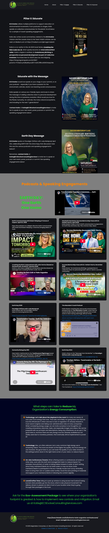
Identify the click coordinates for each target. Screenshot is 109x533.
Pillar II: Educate (78, 5)
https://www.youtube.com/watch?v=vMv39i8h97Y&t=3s (80, 357)
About (54, 5)
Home (46, 5)
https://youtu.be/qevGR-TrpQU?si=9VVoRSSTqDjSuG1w (29, 316)
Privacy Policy (63, 528)
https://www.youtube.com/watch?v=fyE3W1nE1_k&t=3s (29, 359)
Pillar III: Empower (92, 5)
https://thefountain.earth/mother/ (83, 387)
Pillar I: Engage (64, 5)
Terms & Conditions (48, 528)
